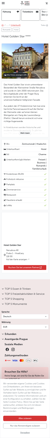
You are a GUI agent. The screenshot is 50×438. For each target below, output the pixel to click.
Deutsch (7, 316)
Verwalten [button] (25, 432)
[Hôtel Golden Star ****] (25, 61)
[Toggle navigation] (3, 3)
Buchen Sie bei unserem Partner (23, 267)
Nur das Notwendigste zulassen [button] (25, 426)
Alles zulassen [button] (25, 418)
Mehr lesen (25, 133)
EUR (5, 327)
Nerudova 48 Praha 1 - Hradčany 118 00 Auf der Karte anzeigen (17, 255)
